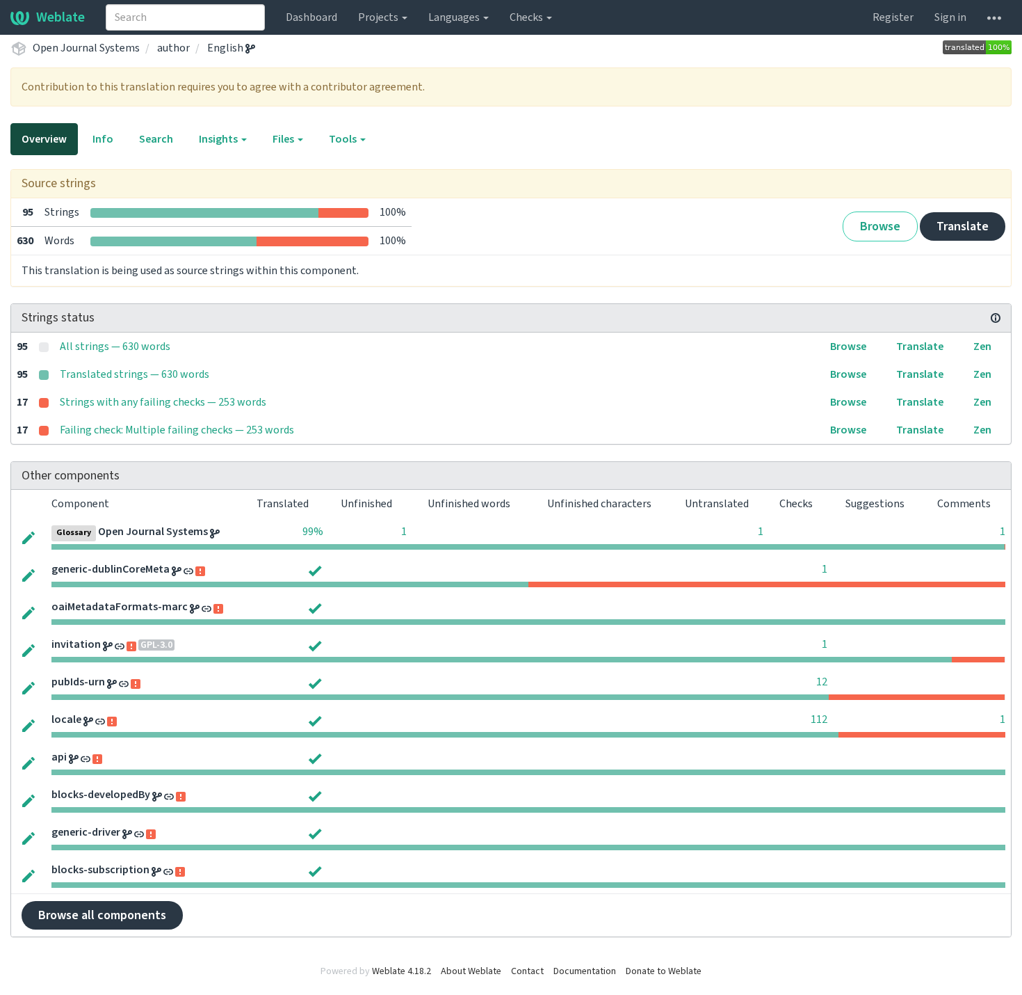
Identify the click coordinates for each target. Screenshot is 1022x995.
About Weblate (471, 971)
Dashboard (311, 17)
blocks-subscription (100, 869)
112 (819, 719)
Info (102, 139)
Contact (527, 971)
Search (156, 139)
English (226, 48)
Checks (527, 17)
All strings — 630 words (115, 346)
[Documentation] (995, 318)
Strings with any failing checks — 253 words (163, 402)
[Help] (994, 17)
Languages (455, 17)
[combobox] (185, 17)
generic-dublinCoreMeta (110, 569)
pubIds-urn (78, 682)
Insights (219, 139)
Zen (982, 346)
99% (312, 531)
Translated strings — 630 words (134, 374)
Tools (344, 139)
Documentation (584, 971)
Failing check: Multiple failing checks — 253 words (177, 430)
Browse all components (102, 915)
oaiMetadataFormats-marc (119, 606)
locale (66, 719)
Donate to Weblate (663, 971)
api (59, 757)
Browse (880, 226)
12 (821, 682)
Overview (44, 139)
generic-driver (85, 832)
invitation (76, 644)
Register (893, 17)
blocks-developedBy (100, 794)
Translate (962, 226)
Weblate (60, 17)
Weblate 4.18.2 (401, 971)
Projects (379, 17)
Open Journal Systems (86, 48)
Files (284, 139)
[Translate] (28, 536)
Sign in (950, 17)
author (173, 48)
